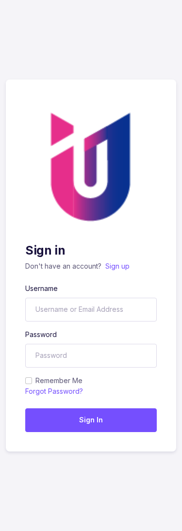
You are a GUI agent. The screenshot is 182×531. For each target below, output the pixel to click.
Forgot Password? (54, 391)
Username (41, 288)
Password (41, 334)
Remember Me (59, 380)
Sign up (117, 266)
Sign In (91, 420)
